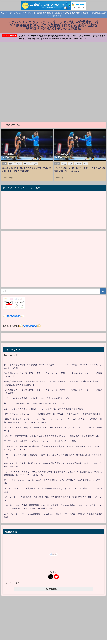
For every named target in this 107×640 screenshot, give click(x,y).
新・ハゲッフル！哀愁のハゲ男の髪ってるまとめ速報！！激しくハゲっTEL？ (38, 403)
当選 (70, 163)
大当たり (26, 163)
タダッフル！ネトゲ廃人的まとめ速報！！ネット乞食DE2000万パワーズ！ (37, 398)
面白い (11, 163)
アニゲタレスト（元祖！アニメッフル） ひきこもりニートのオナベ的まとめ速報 (40, 441)
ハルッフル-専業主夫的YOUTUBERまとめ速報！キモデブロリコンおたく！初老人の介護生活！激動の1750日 (52, 436)
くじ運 (34, 163)
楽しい (19, 163)
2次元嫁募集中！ (53, 589)
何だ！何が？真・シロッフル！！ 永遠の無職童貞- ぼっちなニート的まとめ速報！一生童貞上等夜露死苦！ (53, 414)
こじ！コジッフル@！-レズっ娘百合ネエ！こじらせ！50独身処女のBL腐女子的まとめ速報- (44, 409)
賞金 (85, 163)
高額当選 (78, 163)
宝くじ (64, 163)
